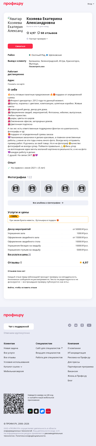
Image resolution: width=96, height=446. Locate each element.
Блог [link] (70, 380)
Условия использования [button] (16, 362)
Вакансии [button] (73, 371)
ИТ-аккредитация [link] (77, 352)
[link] (20, 46)
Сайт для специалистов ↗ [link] (49, 348)
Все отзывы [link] (10, 357)
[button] (37, 39)
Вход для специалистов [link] (48, 352)
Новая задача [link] (11, 348)
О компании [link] (74, 348)
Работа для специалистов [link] (49, 357)
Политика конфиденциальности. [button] (31, 436)
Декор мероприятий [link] (19, 229)
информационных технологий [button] (18, 431)
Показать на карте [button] (16, 84)
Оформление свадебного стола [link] (24, 241)
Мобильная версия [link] (14, 371)
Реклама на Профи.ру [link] (79, 357)
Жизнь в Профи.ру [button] (77, 375)
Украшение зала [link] (16, 233)
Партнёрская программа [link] (81, 366)
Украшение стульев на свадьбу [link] (24, 249)
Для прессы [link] (74, 362)
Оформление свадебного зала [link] (23, 237)
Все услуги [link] (9, 352)
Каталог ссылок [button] (12, 366)
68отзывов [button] (49, 33)
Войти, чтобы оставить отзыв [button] (22, 287)
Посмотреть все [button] (36, 66)
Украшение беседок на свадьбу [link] (24, 245)
